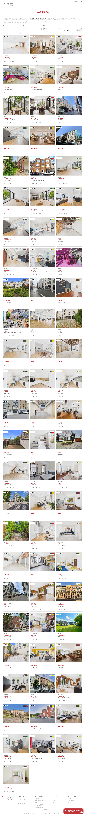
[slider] (81, 28)
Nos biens (51, 4)
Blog (63, 4)
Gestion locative (38, 798)
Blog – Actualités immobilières (41, 809)
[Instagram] (23, 803)
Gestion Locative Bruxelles (40, 800)
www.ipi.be (53, 813)
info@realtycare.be (22, 800)
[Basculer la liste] (40, 29)
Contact (68, 4)
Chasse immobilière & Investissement (39, 805)
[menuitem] (82, 1)
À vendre (53, 800)
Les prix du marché (39, 807)
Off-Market (53, 798)
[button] (21, 33)
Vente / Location (38, 802)
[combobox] (31, 29)
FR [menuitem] (68, 802)
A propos (58, 4)
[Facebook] (19, 803)
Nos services (42, 4)
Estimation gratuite (77, 4)
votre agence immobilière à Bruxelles (40, 18)
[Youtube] (25, 803)
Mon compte (75, 1)
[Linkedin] (21, 803)
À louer (53, 802)
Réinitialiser (79, 30)
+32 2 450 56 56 (21, 799)
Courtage (70, 798)
